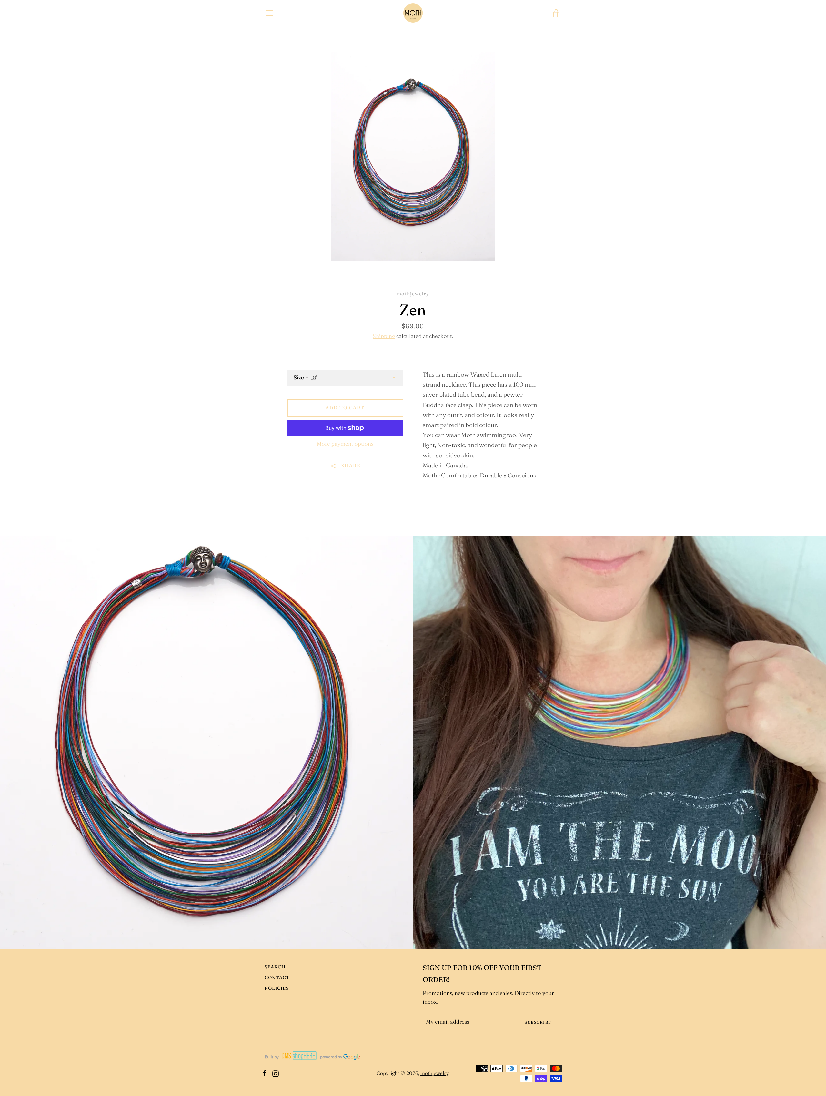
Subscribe (539, 1022)
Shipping (384, 336)
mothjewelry (434, 1073)
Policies (277, 988)
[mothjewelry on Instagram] (275, 1073)
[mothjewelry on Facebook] (264, 1073)
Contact (277, 977)
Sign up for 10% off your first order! (482, 973)
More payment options (345, 443)
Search (275, 967)
